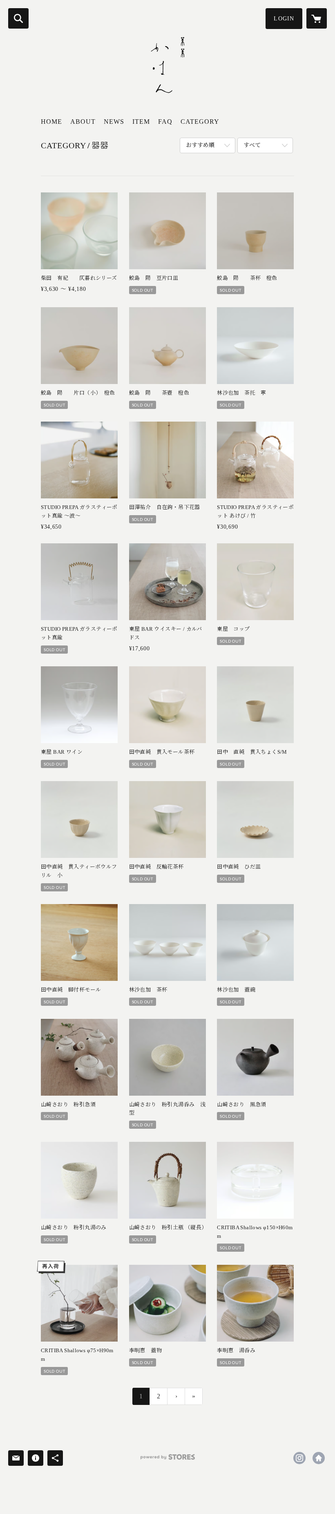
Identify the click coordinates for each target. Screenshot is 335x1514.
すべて (252, 145)
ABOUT (83, 121)
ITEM (141, 121)
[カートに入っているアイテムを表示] (316, 18)
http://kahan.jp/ (319, 1458)
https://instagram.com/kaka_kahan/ (299, 1458)
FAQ (165, 121)
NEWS (114, 121)
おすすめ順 (200, 145)
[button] (284, 18)
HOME (51, 121)
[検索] (18, 18)
